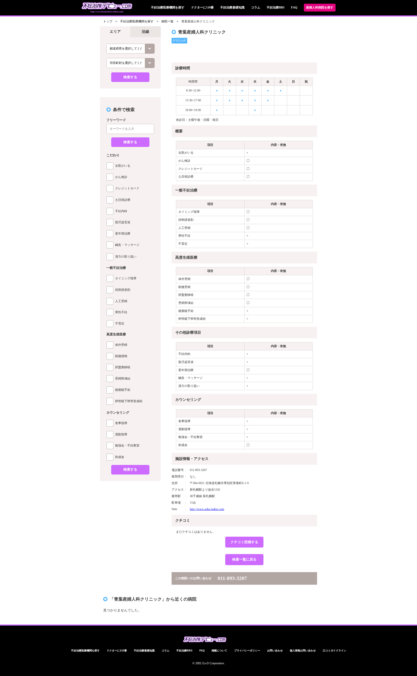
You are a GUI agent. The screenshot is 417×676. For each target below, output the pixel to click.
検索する (130, 77)
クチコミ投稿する (244, 542)
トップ (107, 21)
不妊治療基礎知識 (232, 7)
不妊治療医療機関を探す (167, 7)
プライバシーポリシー (247, 650)
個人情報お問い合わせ (303, 650)
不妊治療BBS (276, 7)
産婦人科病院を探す (319, 7)
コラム (255, 7)
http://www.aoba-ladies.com (207, 509)
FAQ (294, 7)
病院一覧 (167, 21)
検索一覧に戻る (244, 559)
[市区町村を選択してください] (130, 63)
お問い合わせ (275, 650)
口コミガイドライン (334, 650)
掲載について (219, 650)
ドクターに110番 (202, 7)
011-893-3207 (232, 578)
